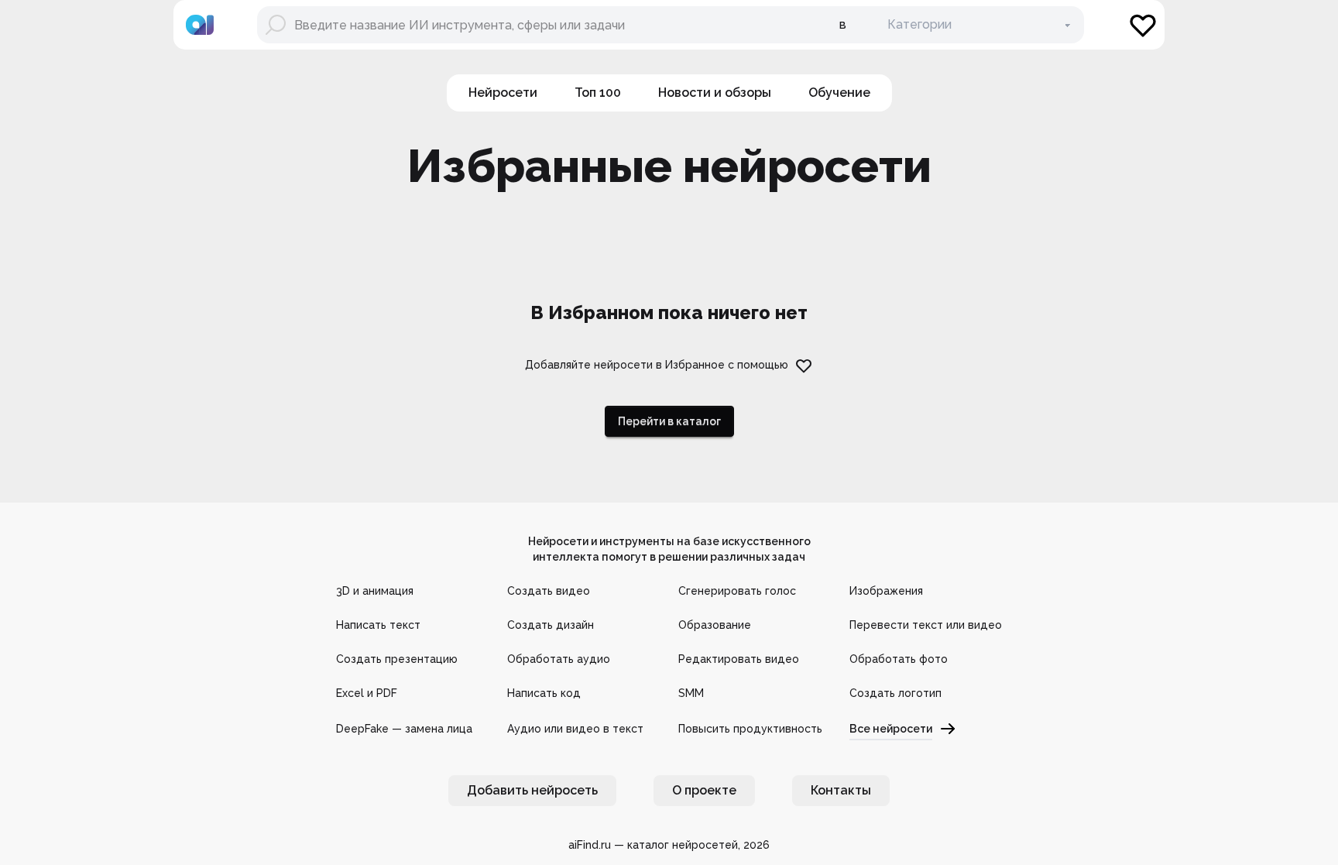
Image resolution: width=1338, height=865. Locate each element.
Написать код (544, 693)
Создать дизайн (550, 625)
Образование (714, 625)
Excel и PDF (366, 693)
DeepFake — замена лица (404, 729)
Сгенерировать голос (737, 591)
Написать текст (378, 625)
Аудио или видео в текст (575, 729)
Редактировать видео (738, 659)
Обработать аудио (558, 659)
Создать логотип (895, 693)
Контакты (841, 790)
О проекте (704, 790)
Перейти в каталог (669, 421)
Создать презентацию (397, 659)
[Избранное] (1142, 24)
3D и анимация (374, 591)
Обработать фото (898, 659)
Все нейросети (890, 729)
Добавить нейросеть (532, 790)
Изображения (886, 591)
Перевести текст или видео (925, 625)
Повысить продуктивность (750, 729)
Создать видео (548, 591)
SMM (691, 693)
